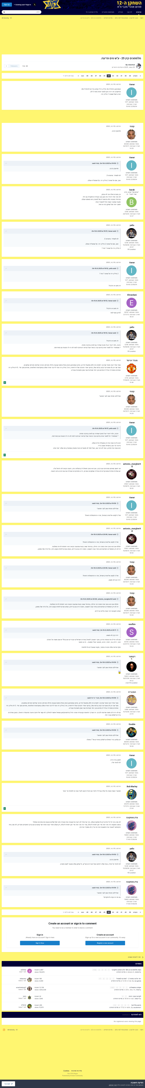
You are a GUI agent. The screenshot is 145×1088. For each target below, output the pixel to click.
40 (126, 76)
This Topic (13, 12)
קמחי (132, 126)
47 (96, 76)
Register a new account (105, 943)
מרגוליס (23, 1005)
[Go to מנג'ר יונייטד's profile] (131, 368)
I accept (7, 1084)
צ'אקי (24, 996)
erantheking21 (21, 987)
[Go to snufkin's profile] (131, 632)
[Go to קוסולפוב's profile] (29, 971)
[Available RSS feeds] (4, 1029)
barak (132, 190)
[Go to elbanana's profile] (29, 980)
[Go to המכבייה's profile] (131, 700)
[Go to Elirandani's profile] (131, 303)
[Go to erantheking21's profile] (29, 988)
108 (94, 970)
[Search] (4, 12)
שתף (24, 66)
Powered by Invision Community (72, 1075)
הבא (82, 76)
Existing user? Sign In (23, 5)
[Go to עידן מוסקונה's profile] (131, 825)
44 (109, 76)
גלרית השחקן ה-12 (92, 12)
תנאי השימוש (113, 1085)
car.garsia (137, 981)
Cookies (66, 1071)
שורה (137, 990)
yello (132, 225)
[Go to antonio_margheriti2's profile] (131, 474)
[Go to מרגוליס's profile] (29, 1006)
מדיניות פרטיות (76, 1071)
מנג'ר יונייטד (132, 360)
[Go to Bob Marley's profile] (131, 794)
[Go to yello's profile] (131, 233)
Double (132, 724)
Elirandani (132, 295)
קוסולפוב (23, 970)
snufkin (132, 624)
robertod (131, 65)
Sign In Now (40, 943)
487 (112, 987)
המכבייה (132, 692)
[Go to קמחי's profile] (131, 134)
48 (92, 76)
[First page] (140, 75)
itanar (132, 84)
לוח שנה (129, 12)
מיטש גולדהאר (136, 1005)
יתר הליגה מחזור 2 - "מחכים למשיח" (128, 978)
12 (115, 1005)
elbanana (23, 978)
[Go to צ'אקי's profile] (29, 997)
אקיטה (137, 972)
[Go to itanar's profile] (131, 92)
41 (121, 76)
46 (100, 76)
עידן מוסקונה (132, 817)
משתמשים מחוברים (108, 12)
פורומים (138, 12)
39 (130, 76)
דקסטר (132, 656)
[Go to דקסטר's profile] (131, 667)
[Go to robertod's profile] (138, 65)
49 (87, 76)
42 (117, 76)
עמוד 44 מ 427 (69, 76)
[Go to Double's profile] (131, 732)
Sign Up (7, 4)
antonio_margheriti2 (132, 465)
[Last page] (78, 75)
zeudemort (137, 1007)
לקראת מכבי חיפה (134, 996)
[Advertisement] (102, 38)
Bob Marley (132, 786)
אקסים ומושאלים (135, 987)
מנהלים (120, 12)
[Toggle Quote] (117, 163)
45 (104, 76)
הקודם (135, 76)
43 (113, 76)
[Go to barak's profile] (131, 202)
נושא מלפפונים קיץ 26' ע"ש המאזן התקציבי (126, 970)
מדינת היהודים (117, 67)
